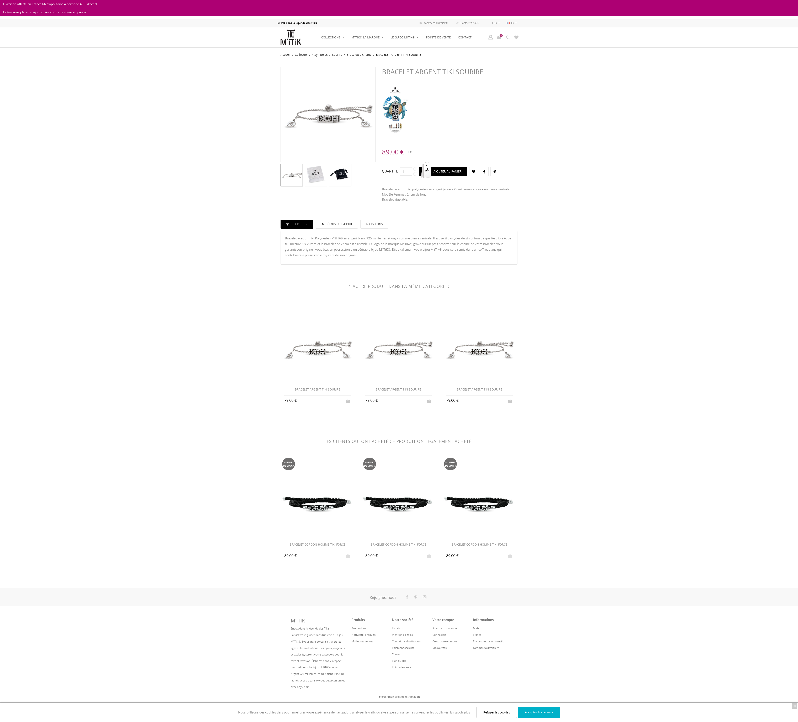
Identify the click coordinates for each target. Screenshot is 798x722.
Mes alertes (439, 648)
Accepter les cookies (539, 712)
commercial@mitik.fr (433, 23)
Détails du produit (338, 224)
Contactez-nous (467, 23)
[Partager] (484, 171)
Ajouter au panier (447, 171)
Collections (331, 37)
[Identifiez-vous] (490, 37)
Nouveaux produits (363, 635)
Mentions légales (402, 635)
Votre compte (443, 619)
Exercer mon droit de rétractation (399, 697)
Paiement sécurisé (403, 648)
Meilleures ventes (362, 641)
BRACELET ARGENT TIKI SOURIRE (317, 389)
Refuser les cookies (496, 712)
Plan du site (399, 661)
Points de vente (438, 37)
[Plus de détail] (317, 400)
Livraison (397, 628)
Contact (465, 37)
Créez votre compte (444, 641)
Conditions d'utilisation (406, 641)
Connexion (439, 635)
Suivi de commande (444, 628)
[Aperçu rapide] (310, 400)
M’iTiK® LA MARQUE (366, 37)
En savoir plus (460, 712)
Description (299, 224)
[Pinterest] (494, 171)
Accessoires (374, 224)
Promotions (358, 628)
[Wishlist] (516, 37)
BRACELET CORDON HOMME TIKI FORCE (317, 544)
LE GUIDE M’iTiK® (403, 37)
